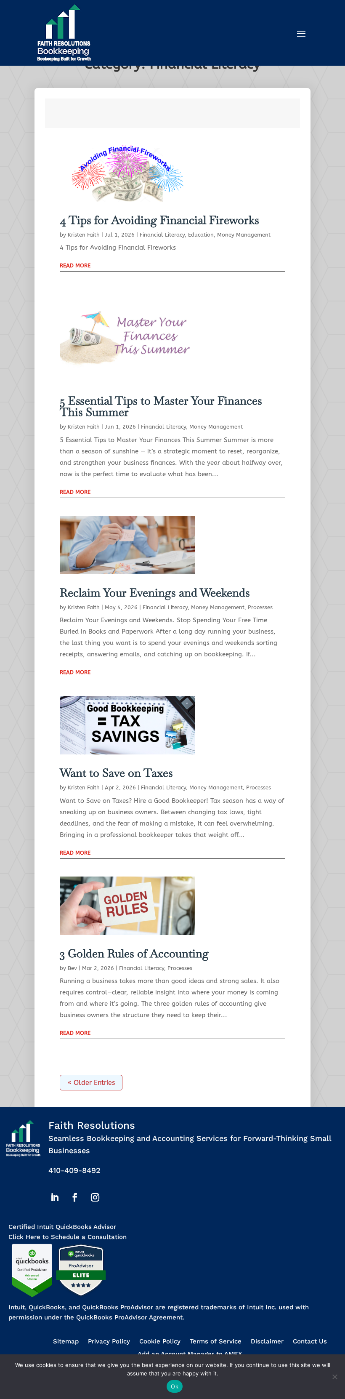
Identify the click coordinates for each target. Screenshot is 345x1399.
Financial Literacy (162, 235)
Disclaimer (267, 1341)
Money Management (244, 235)
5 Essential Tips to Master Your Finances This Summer (161, 406)
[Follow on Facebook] (74, 1197)
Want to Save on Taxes (116, 772)
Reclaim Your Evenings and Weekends (155, 592)
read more (75, 265)
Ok (174, 1386)
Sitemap (66, 1341)
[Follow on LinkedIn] (54, 1197)
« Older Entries (91, 1083)
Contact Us (310, 1341)
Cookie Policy (159, 1341)
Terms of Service (216, 1341)
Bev (72, 968)
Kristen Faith (84, 235)
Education (201, 235)
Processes (260, 607)
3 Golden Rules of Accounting (134, 953)
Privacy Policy (109, 1341)
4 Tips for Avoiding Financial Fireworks (159, 220)
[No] (334, 1376)
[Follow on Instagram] (95, 1197)
